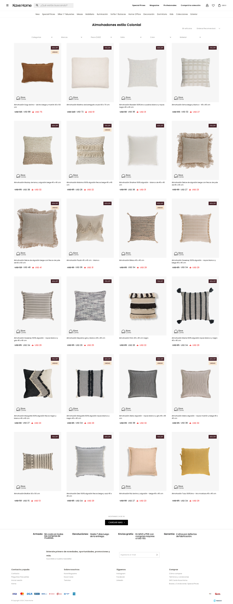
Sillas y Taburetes (66, 14)
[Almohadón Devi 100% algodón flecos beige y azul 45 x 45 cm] (90, 461)
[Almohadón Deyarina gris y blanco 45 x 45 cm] (90, 306)
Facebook (120, 577)
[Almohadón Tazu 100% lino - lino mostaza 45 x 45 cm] (195, 461)
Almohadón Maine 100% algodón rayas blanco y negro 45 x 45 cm (194, 339)
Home (13, 584)
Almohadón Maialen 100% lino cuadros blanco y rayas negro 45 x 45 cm (141, 106)
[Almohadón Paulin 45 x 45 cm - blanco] (90, 228)
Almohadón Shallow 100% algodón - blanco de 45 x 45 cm (142, 183)
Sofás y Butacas (118, 14)
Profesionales (170, 5)
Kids (171, 14)
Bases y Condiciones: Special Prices (184, 584)
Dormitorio (162, 14)
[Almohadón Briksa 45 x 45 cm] (142, 228)
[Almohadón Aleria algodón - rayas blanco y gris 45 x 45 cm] (142, 383)
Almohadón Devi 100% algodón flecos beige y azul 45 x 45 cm (89, 494)
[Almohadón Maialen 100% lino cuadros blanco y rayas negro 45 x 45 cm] (142, 72)
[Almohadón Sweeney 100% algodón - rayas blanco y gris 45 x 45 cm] (37, 306)
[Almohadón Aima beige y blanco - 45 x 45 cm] (195, 72)
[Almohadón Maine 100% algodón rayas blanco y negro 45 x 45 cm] (195, 306)
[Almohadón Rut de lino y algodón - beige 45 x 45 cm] (142, 461)
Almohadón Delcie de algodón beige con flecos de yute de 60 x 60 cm (37, 261)
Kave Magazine (70, 573)
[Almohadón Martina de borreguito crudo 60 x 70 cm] (90, 72)
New (38, 14)
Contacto (15, 573)
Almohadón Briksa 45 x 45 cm (131, 260)
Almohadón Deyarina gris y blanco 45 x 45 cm (86, 338)
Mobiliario (89, 14)
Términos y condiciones (179, 577)
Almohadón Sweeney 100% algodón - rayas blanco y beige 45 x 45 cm (194, 261)
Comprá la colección (191, 5)
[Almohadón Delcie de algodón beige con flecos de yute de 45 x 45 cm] (195, 150)
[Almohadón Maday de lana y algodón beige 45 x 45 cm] (37, 150)
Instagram (120, 573)
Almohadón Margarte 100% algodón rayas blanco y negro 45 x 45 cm (88, 417)
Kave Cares (68, 577)
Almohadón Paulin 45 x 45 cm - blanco (83, 260)
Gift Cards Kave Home (178, 580)
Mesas (80, 14)
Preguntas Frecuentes (20, 577)
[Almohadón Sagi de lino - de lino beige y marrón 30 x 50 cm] (37, 72)
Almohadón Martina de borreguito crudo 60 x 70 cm (88, 105)
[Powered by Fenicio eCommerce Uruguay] (218, 601)
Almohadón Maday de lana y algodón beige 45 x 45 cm (37, 182)
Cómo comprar (175, 573)
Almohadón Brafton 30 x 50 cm (27, 493)
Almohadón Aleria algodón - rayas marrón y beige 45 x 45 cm (195, 417)
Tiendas (67, 580)
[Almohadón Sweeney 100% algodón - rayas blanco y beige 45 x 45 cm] (195, 228)
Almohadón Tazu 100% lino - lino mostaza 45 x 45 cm (194, 493)
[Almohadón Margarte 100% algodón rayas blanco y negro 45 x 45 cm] (90, 383)
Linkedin (119, 580)
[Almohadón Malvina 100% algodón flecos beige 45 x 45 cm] (90, 150)
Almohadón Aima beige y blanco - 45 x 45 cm (191, 105)
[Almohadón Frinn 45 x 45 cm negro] (142, 306)
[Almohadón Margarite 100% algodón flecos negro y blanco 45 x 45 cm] (37, 383)
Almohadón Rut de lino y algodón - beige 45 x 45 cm (141, 493)
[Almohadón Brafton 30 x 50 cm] (37, 461)
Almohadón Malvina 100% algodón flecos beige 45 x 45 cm (89, 183)
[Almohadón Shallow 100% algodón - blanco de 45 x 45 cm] (142, 150)
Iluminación (102, 14)
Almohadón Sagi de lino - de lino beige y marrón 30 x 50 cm (37, 106)
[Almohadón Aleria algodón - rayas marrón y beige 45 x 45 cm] (195, 383)
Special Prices (48, 14)
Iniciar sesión (16, 580)
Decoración (148, 14)
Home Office (135, 14)
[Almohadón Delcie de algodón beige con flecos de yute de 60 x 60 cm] (37, 228)
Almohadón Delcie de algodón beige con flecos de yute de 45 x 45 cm (195, 183)
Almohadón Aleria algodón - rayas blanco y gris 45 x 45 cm (142, 417)
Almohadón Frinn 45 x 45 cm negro (133, 338)
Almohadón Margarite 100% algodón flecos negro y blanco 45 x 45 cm (35, 417)
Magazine (154, 5)
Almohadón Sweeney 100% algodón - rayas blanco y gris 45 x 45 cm (36, 339)
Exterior (194, 14)
